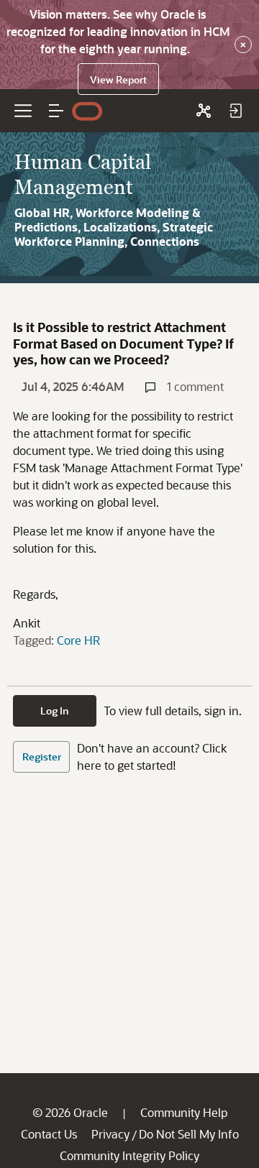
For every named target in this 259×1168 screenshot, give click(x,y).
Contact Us (49, 1133)
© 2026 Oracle (70, 1112)
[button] (56, 111)
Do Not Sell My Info (189, 1133)
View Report (118, 79)
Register (41, 756)
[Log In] (235, 110)
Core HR (78, 640)
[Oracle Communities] (203, 110)
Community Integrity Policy (129, 1155)
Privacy (110, 1133)
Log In (54, 710)
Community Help (183, 1112)
